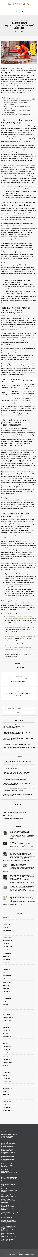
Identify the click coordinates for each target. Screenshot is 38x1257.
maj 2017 (5, 1104)
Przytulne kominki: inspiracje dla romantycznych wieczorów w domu (9, 1172)
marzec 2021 (6, 1001)
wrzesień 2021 (7, 982)
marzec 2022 (6, 962)
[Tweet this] (17, 667)
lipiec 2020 (6, 1027)
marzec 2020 (6, 1040)
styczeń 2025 (6, 943)
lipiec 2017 (6, 1098)
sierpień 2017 (6, 1094)
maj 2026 (5, 927)
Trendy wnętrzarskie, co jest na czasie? (8, 1239)
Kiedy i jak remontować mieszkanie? (16, 627)
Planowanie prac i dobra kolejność (13, 818)
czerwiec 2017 (7, 1101)
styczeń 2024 (6, 950)
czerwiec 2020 (7, 1030)
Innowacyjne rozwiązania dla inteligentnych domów (19, 865)
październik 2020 (7, 1017)
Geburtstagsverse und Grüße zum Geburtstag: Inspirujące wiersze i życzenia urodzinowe (8, 1144)
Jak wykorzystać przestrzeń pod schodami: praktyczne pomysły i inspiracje (9, 1178)
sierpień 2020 (6, 1024)
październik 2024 (7, 946)
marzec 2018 (6, 1072)
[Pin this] (23, 667)
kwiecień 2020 (7, 1036)
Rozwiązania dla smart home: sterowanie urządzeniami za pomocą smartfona (8, 1158)
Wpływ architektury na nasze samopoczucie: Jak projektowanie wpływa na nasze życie (8, 1228)
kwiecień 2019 (7, 1053)
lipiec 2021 (6, 988)
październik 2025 (7, 940)
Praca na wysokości (7, 1217)
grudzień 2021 (7, 972)
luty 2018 (5, 1075)
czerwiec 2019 (7, 1049)
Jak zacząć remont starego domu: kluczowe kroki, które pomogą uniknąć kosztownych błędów (22, 877)
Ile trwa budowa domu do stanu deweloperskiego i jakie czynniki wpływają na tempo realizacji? (19, 833)
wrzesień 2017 (7, 1091)
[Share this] (15, 667)
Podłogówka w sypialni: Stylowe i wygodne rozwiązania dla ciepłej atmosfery (8, 1151)
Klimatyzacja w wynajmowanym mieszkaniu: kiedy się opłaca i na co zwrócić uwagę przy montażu (19, 748)
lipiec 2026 (6, 921)
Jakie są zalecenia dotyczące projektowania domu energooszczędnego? (17, 111)
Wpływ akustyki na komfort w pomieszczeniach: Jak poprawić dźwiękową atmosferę (9, 1137)
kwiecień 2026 (7, 930)
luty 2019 (5, 1056)
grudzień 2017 (7, 1081)
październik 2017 (7, 1088)
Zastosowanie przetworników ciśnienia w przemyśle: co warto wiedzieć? (9, 1207)
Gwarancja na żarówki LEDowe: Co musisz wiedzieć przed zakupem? (8, 1235)
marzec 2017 (6, 1110)
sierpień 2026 (6, 917)
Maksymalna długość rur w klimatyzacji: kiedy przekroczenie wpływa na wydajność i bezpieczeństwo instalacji (17, 726)
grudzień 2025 (7, 937)
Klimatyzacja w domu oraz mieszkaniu (14, 812)
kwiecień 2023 (7, 953)
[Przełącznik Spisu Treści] (33, 98)
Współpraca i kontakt (19, 1252)
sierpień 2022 (6, 956)
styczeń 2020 (6, 1046)
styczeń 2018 (6, 1078)
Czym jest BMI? (14, 842)
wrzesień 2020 (7, 1020)
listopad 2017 (7, 1085)
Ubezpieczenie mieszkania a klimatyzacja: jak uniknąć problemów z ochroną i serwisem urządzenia (19, 743)
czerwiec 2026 (7, 924)
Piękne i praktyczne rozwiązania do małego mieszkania (8, 1201)
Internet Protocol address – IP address (22, 886)
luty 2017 (5, 1114)
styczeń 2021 (6, 1008)
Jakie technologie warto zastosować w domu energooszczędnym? (15, 103)
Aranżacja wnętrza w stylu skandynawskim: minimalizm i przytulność (16, 784)
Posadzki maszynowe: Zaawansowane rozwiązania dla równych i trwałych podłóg (18, 789)
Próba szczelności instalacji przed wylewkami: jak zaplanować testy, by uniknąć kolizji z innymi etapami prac (21, 853)
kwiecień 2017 (7, 1107)
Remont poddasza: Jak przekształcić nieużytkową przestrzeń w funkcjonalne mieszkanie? (18, 778)
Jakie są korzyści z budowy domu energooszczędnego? (18, 100)
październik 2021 (7, 979)
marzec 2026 (6, 934)
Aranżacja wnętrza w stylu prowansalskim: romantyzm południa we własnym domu (16, 773)
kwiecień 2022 (7, 959)
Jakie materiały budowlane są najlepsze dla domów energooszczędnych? (17, 107)
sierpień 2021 (6, 985)
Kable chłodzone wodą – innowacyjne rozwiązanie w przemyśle (9, 1190)
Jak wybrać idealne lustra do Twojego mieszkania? (9, 1213)
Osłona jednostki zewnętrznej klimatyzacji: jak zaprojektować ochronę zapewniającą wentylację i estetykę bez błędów (19, 738)
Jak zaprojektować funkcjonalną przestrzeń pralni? (8, 1184)
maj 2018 (5, 1065)
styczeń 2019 (6, 1059)
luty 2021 (5, 1004)
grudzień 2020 (7, 1011)
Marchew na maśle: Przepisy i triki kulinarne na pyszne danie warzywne (17, 767)
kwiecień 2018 (7, 1069)
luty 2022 (5, 966)
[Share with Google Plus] (20, 667)
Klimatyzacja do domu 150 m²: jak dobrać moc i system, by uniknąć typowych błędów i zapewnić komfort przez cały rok (22, 898)
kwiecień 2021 (7, 998)
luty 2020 (5, 1043)
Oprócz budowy (8, 815)
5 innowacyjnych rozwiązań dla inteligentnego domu (9, 1195)
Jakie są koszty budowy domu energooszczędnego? (17, 114)
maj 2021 (5, 995)
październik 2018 (7, 1062)
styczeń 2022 (6, 969)
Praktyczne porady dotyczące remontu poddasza (7, 1165)
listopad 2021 (7, 975)
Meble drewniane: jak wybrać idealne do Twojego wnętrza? (9, 1221)
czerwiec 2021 (7, 991)
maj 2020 (5, 1033)
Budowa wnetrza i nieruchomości (19, 20)
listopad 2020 (7, 1014)
